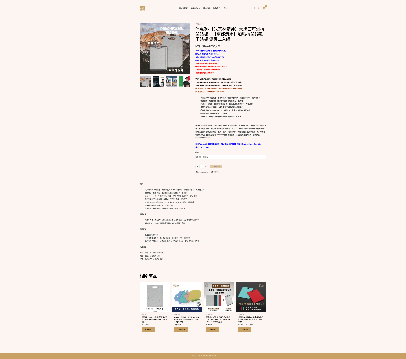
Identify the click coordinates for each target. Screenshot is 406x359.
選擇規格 (148, 329)
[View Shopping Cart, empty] (264, 8)
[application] (199, 8)
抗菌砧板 (198, 24)
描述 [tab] (141, 184)
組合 (197, 152)
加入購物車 (216, 166)
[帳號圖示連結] (259, 8)
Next (189, 81)
